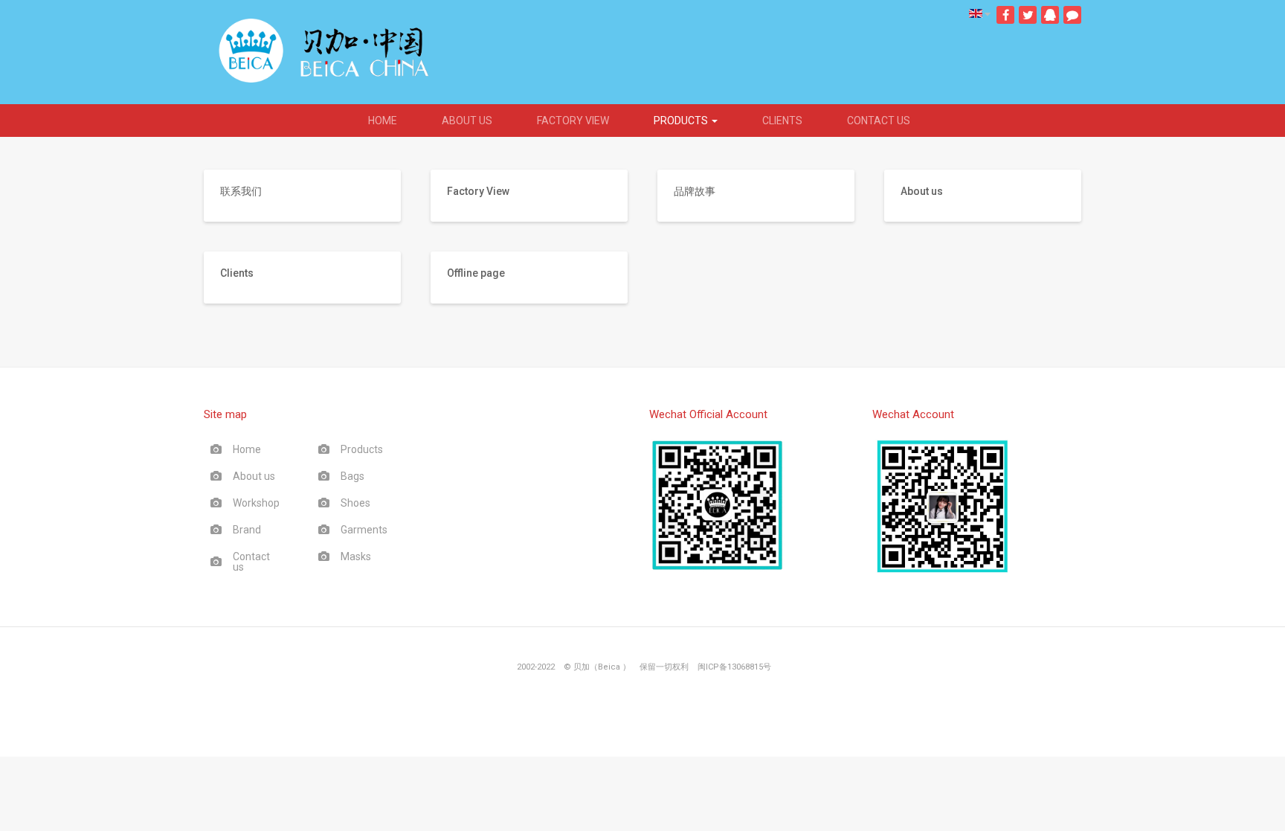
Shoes (355, 503)
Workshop (256, 503)
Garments (364, 530)
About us (467, 120)
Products (682, 120)
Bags (352, 476)
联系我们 (241, 191)
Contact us (878, 120)
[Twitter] (1028, 15)
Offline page (476, 273)
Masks (356, 556)
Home (382, 120)
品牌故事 (694, 191)
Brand (247, 530)
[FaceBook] (1005, 15)
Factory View (573, 120)
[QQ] (1050, 15)
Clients (782, 120)
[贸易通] (1072, 15)
